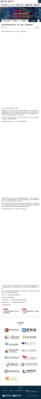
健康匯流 (15, 20)
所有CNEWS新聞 (6, 20)
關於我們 (5, 390)
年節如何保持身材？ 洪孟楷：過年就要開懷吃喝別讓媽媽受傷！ (14, 299)
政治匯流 (33, 20)
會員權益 (11, 390)
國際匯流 (24, 20)
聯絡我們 (27, 390)
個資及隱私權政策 (19, 390)
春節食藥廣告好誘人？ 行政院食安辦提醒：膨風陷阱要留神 (13, 302)
